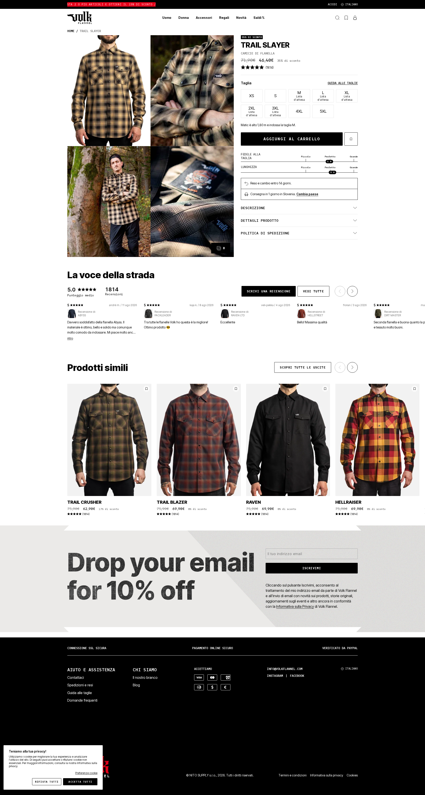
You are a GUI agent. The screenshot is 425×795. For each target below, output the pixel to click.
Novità (241, 17)
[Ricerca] (337, 17)
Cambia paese (307, 194)
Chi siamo (145, 669)
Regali (224, 17)
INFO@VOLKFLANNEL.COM (284, 669)
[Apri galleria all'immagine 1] (109, 90)
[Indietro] (340, 291)
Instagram (275, 675)
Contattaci (75, 677)
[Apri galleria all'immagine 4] (192, 201)
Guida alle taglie (343, 83)
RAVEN (253, 502)
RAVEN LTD (238, 315)
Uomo (166, 17)
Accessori (204, 17)
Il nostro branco (145, 677)
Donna (183, 17)
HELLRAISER (348, 502)
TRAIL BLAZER (172, 502)
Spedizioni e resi (80, 685)
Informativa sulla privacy (326, 775)
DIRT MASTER (392, 315)
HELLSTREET (315, 315)
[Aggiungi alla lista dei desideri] (351, 139)
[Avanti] (352, 291)
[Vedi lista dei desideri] (346, 17)
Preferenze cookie (86, 773)
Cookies (352, 775)
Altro (70, 338)
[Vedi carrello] (355, 17)
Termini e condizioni (292, 775)
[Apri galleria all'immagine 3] (109, 201)
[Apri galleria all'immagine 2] (192, 90)
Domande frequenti (82, 700)
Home (70, 31)
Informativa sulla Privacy (295, 606)
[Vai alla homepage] (79, 18)
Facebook (297, 675)
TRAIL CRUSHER (84, 502)
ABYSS (82, 315)
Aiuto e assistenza (91, 669)
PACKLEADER (163, 315)
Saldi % (259, 17)
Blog (136, 685)
